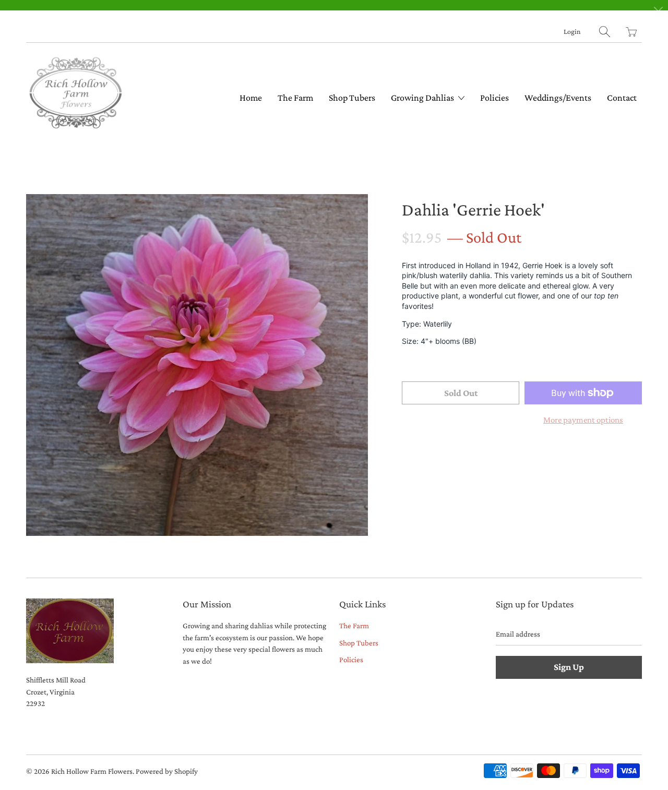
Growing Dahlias (423, 97)
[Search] (604, 31)
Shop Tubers (352, 97)
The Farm (295, 97)
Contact (622, 97)
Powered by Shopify (167, 771)
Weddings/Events (557, 97)
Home (251, 97)
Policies (494, 97)
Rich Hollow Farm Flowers (92, 771)
